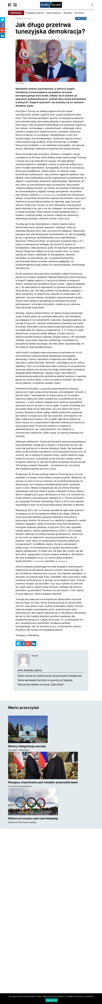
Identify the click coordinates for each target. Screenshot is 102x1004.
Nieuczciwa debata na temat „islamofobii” (41, 684)
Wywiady (67, 12)
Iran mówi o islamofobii (18, 750)
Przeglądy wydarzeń (34, 12)
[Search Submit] (92, 4)
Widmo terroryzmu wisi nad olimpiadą (33, 818)
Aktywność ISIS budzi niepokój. (22, 822)
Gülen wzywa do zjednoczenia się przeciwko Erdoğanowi (49, 675)
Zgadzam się (52, 1000)
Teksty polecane (53, 12)
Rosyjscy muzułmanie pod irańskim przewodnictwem (43, 782)
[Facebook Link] (9, 4)
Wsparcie (16, 12)
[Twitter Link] (15, 4)
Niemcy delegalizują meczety (27, 746)
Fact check (79, 12)
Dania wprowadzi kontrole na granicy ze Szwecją (45, 680)
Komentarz (81, 18)
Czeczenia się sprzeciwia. (20, 786)
